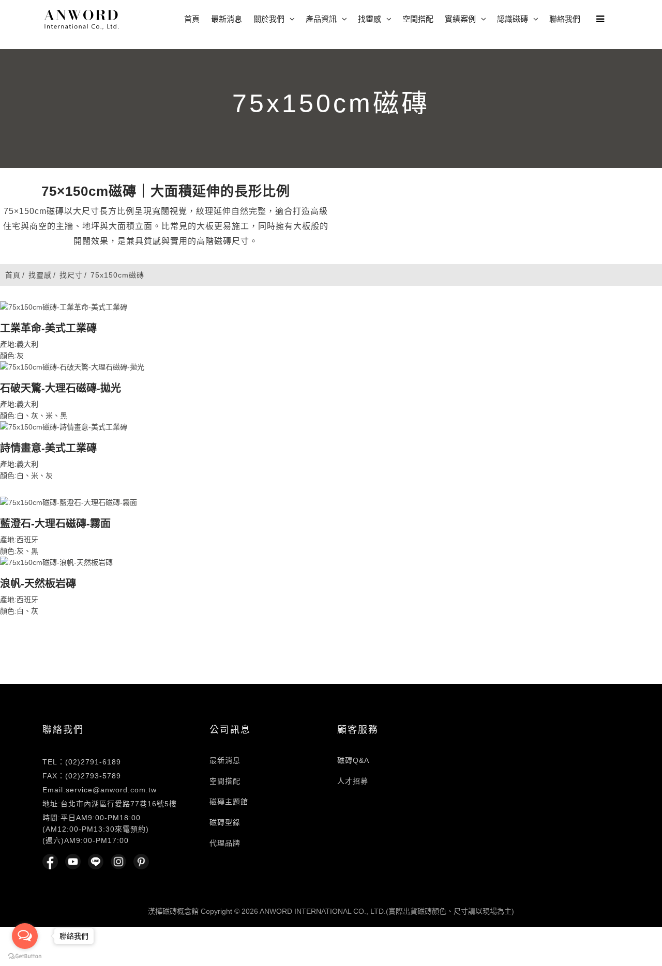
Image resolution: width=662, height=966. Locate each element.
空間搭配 (417, 18)
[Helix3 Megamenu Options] (597, 15)
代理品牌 (224, 843)
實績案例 (460, 18)
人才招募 (352, 781)
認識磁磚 (512, 18)
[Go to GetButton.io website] (24, 956)
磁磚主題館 (228, 802)
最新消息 (226, 18)
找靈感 (369, 18)
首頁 (192, 18)
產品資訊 (321, 18)
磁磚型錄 (224, 822)
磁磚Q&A (353, 760)
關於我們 (268, 18)
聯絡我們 (564, 18)
